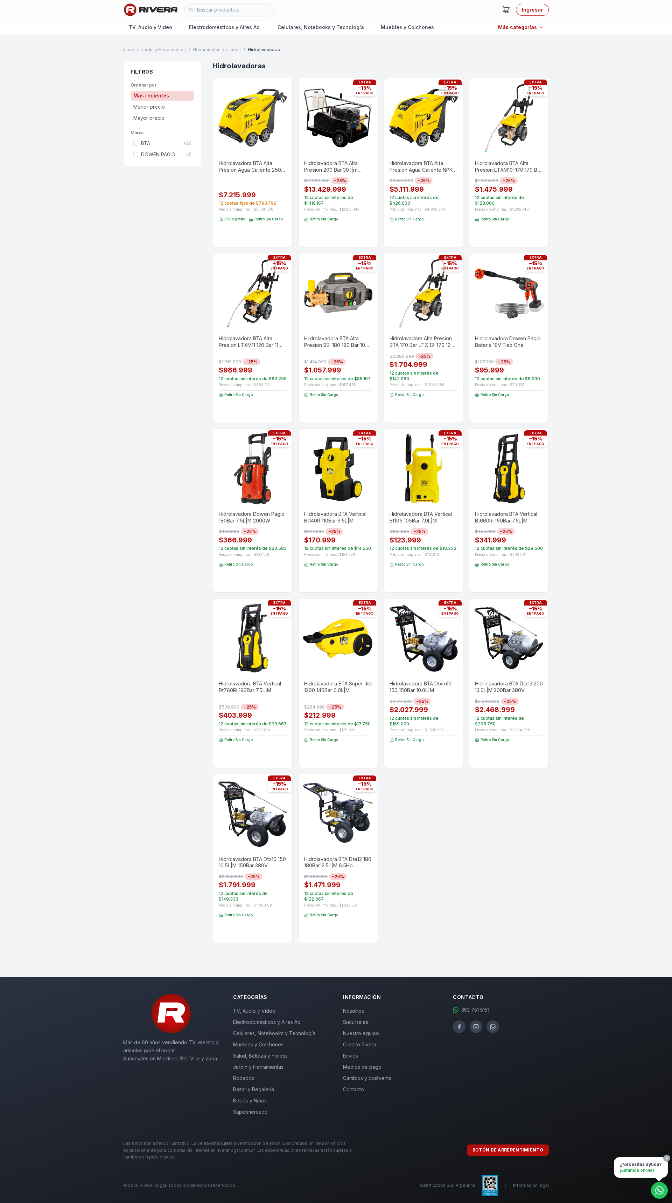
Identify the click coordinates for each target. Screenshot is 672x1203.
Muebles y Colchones (407, 27)
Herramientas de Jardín (217, 49)
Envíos (350, 1056)
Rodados (243, 1078)
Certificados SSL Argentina (447, 1185)
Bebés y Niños (250, 1100)
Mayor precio (148, 118)
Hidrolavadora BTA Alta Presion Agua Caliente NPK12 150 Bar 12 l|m (423, 166)
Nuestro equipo (361, 1033)
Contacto (353, 1089)
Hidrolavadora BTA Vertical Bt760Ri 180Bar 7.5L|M (250, 687)
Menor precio (149, 107)
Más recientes (151, 95)
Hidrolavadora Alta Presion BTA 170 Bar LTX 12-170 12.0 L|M (422, 341)
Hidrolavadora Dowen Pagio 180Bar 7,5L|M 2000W (252, 517)
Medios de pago (362, 1067)
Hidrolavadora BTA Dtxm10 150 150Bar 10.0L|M (420, 687)
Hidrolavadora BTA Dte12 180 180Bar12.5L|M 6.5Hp (337, 862)
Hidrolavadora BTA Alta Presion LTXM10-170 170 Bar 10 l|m (508, 166)
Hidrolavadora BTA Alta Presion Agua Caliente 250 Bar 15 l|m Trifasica (250, 166)
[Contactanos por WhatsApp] (659, 1190)
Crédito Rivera (359, 1044)
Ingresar (532, 10)
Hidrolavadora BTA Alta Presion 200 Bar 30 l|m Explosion (331, 166)
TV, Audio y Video (150, 27)
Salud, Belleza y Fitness (260, 1056)
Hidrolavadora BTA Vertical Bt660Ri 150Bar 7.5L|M (506, 517)
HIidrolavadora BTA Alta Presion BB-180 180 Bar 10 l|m (334, 341)
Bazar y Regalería (253, 1089)
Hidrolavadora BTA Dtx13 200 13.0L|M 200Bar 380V (509, 687)
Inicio (128, 49)
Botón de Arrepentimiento (507, 1150)
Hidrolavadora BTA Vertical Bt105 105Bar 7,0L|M (421, 517)
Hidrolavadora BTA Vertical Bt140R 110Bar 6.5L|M (335, 517)
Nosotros (353, 1011)
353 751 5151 (475, 1010)
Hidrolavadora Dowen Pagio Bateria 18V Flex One (508, 341)
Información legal (531, 1185)
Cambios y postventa (367, 1078)
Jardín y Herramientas (163, 49)
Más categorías (517, 27)
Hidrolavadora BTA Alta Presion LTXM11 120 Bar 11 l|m (248, 341)
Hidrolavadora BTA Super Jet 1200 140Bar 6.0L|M (338, 687)
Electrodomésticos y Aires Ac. (225, 27)
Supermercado (250, 1112)
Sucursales (355, 1022)
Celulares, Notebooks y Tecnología (321, 27)
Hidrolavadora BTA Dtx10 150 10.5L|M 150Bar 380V (252, 862)
